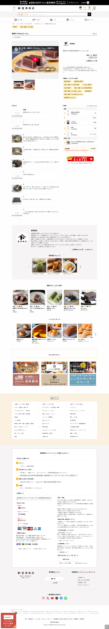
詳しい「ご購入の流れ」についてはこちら (31, 488)
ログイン (22, 466)
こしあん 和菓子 (87, 84)
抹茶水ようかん (51, 308)
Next (80, 266)
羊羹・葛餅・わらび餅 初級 (71, 84)
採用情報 (82, 619)
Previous (28, 266)
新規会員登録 (30, 466)
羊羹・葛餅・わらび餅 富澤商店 (83, 88)
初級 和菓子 (67, 81)
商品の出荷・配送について (27, 482)
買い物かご (23, 472)
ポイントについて (41, 472)
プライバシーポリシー (83, 585)
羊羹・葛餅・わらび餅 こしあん (72, 91)
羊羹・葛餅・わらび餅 (27, 27)
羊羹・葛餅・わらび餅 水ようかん (73, 94)
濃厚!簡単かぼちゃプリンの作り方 (39, 340)
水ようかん (84, 308)
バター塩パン (81, 339)
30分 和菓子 (67, 88)
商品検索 (30, 619)
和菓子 (15, 27)
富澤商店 (72, 44)
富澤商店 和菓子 (78, 81)
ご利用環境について (63, 552)
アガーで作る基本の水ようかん (37, 309)
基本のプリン (20, 339)
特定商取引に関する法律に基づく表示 (63, 619)
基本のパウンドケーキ (69, 339)
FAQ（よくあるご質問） (84, 580)
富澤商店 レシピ (39, 23)
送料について (31, 472)
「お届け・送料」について (24, 549)
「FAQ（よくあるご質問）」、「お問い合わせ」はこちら (73, 563)
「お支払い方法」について (39, 549)
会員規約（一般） (82, 582)
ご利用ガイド (81, 577)
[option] (35, 60)
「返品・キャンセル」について (66, 540)
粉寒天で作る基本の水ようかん (20, 309)
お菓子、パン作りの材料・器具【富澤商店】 (22, 23)
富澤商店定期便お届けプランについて (57, 472)
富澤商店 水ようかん (69, 97)
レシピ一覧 (37, 619)
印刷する (95, 33)
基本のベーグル (51, 339)
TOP (26, 619)
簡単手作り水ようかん (70, 308)
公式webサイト (89, 249)
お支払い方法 (39, 482)
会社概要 (55, 583)
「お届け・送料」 (64, 475)
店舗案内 (76, 619)
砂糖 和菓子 (88, 91)
